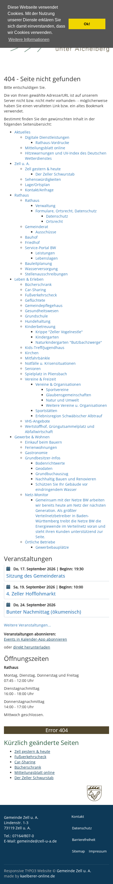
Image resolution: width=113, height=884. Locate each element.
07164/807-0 (23, 835)
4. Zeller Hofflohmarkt (31, 593)
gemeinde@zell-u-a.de (37, 841)
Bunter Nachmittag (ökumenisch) (43, 612)
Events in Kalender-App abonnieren (35, 639)
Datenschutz (82, 828)
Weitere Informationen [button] (28, 39)
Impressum (98, 851)
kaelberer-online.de (37, 875)
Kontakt (77, 816)
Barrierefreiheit (83, 839)
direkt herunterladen (31, 647)
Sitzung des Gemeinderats (35, 576)
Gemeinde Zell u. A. (74, 870)
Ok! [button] (87, 24)
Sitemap (78, 851)
